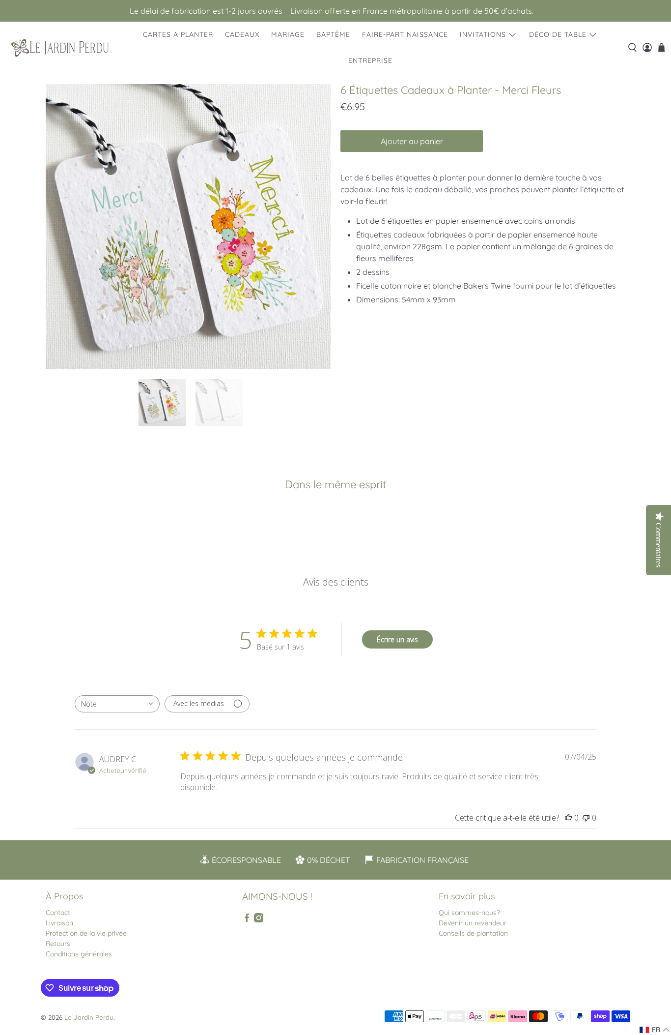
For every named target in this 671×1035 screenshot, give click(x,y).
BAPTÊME (333, 34)
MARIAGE (288, 34)
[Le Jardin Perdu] (60, 47)
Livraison (59, 922)
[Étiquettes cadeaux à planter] (188, 226)
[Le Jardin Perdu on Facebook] (247, 920)
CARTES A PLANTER (178, 34)
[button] (655, 1030)
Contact (58, 912)
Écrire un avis (397, 639)
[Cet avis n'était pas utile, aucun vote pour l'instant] (586, 817)
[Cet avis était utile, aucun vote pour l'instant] (568, 817)
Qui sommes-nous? (469, 912)
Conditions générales (79, 953)
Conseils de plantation (473, 933)
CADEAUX (242, 34)
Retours (58, 943)
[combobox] (117, 703)
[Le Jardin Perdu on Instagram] (258, 920)
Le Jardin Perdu (88, 1017)
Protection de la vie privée (86, 933)
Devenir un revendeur (472, 922)
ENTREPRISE (370, 60)
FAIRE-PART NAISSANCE (405, 34)
